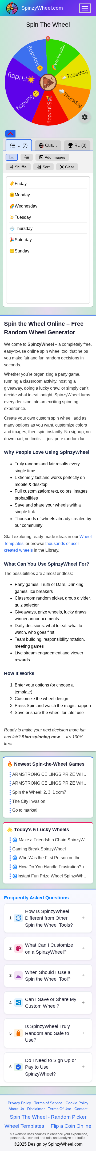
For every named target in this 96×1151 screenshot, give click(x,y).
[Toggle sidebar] (10, 133)
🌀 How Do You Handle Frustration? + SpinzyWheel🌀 (50, 867)
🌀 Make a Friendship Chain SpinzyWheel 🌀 (50, 840)
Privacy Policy (19, 1103)
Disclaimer (36, 1109)
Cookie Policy (77, 1103)
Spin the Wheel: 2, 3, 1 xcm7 (39, 792)
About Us (16, 1109)
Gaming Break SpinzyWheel (39, 849)
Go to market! (24, 810)
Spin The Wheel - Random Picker (48, 1117)
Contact (80, 1109)
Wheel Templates (24, 1126)
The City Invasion (28, 801)
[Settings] (85, 117)
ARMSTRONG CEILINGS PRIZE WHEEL (50, 774)
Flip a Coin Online (71, 1126)
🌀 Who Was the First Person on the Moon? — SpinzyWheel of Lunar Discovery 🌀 (50, 857)
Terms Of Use (59, 1109)
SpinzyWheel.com (42, 8)
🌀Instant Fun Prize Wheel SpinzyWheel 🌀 (50, 876)
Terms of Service (48, 1103)
